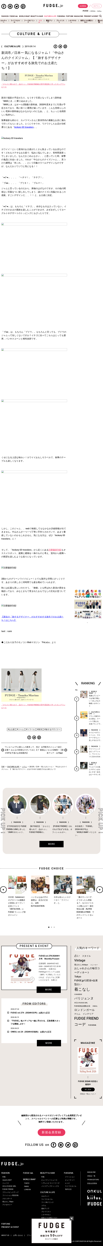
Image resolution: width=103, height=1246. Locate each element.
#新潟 (39, 729)
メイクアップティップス (50, 1186)
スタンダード (7, 1198)
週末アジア (49, 21)
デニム (77, 1013)
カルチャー (3, 21)
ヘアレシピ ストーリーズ (50, 1183)
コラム (40, 21)
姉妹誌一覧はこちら (87, 1094)
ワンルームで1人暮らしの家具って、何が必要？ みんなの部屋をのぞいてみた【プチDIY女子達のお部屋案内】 (22, 750)
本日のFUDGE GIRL (81, 1003)
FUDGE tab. (14, 16)
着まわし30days (81, 964)
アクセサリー (7, 1205)
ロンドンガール (84, 1010)
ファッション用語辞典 (10, 1195)
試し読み (88, 1089)
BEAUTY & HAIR (37, 16)
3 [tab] (54, 927)
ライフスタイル (15, 21)
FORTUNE (69, 16)
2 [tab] (51, 927)
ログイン (96, 6)
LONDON (27, 1189)
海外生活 (68, 1189)
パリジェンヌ (84, 998)
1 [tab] (48, 927)
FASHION (5, 16)
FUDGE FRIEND (86, 1018)
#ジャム (20, 729)
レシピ (67, 1183)
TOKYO (26, 1183)
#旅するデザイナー (52, 729)
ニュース (5, 1183)
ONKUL (95, 1006)
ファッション (70, 1177)
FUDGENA (61, 16)
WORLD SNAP (24, 16)
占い (77, 956)
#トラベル (30, 729)
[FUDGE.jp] (53, 5)
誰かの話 (100, 21)
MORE (48, 989)
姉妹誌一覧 (91, 1176)
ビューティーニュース (49, 1180)
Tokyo (77, 976)
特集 (4, 1177)
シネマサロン (72, 21)
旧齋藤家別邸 (55, 550)
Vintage (79, 960)
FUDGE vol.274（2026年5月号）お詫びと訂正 (30, 1012)
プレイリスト (60, 21)
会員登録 (83, 6)
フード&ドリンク (29, 21)
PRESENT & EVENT (91, 16)
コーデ (80, 1024)
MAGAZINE (78, 16)
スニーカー (94, 965)
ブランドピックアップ (10, 1192)
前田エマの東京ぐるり (86, 21)
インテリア (88, 1014)
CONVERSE (78, 994)
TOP (3, 766)
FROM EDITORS (93, 1179)
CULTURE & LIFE (50, 16)
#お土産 (11, 729)
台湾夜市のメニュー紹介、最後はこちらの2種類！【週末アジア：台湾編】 (52, 750)
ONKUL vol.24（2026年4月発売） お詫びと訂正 (31, 1031)
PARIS (26, 1186)
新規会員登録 (51, 1132)
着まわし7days (7, 1201)
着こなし (82, 989)
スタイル (86, 956)
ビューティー (70, 1180)
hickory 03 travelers (24, 127)
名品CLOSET (7, 1180)
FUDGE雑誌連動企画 (82, 1006)
